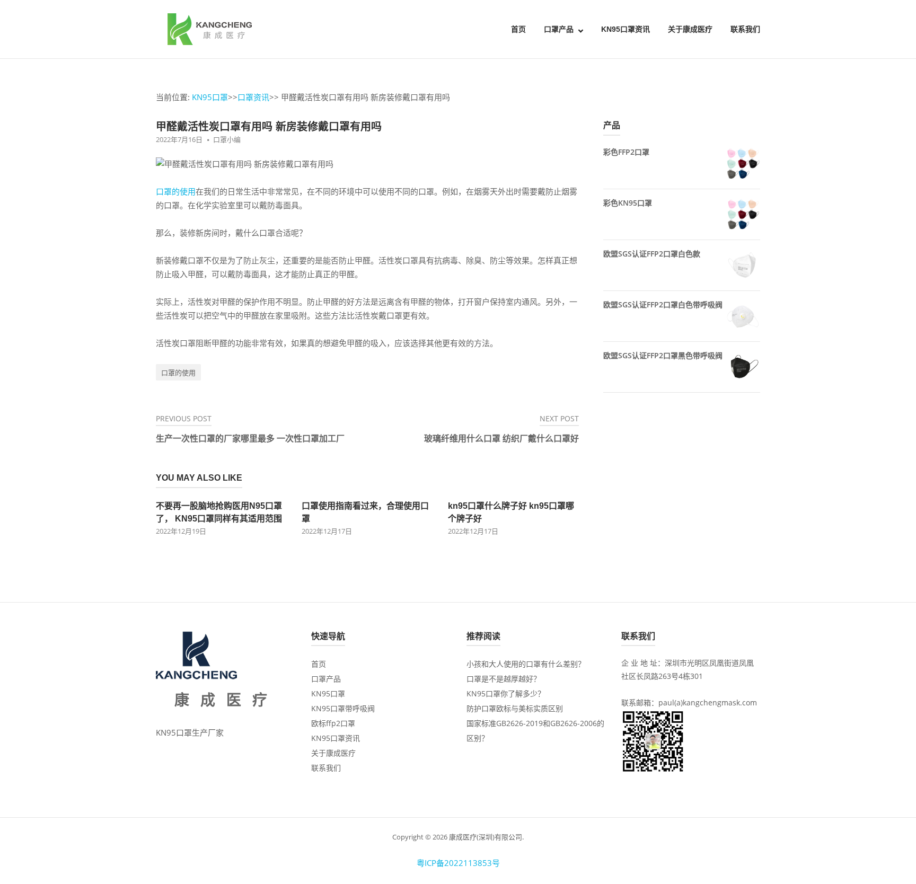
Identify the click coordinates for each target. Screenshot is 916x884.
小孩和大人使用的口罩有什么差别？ (525, 664)
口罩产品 (559, 29)
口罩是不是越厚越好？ (503, 679)
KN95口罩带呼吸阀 (343, 708)
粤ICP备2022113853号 (458, 863)
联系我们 (745, 29)
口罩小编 (227, 139)
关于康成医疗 (690, 29)
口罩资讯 (253, 97)
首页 (518, 29)
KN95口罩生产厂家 (190, 732)
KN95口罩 (210, 97)
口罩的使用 (176, 191)
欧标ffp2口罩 (333, 723)
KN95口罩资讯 (625, 29)
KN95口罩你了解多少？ (505, 693)
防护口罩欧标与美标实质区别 (514, 708)
